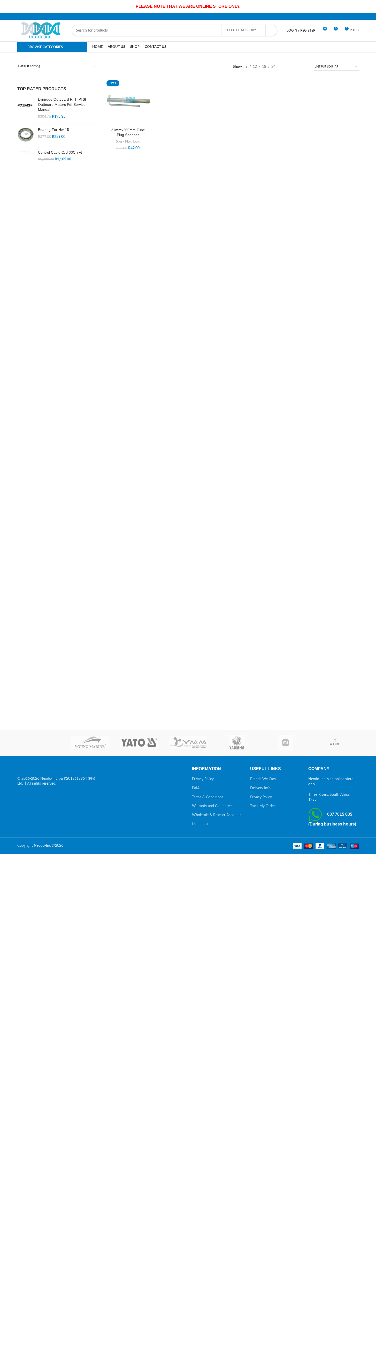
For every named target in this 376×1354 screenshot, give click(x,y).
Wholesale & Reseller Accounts (216, 815)
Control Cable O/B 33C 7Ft (60, 152)
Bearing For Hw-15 (53, 130)
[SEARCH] (272, 30)
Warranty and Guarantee (212, 806)
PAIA (195, 788)
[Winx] (334, 743)
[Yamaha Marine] (236, 743)
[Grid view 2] (287, 67)
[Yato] (139, 743)
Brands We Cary (263, 779)
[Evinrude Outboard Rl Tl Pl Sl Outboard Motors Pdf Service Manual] (25, 108)
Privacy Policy (203, 779)
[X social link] (337, 16)
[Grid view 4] (303, 67)
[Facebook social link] (331, 16)
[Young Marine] (90, 743)
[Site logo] (41, 30)
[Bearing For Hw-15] (25, 134)
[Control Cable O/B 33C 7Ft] (25, 156)
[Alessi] (41, 743)
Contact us (200, 824)
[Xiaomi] (285, 743)
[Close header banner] (369, 6)
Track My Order (262, 806)
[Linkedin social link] (355, 16)
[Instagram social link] (343, 16)
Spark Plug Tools (128, 141)
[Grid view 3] (295, 67)
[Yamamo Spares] (188, 743)
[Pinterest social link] (349, 16)
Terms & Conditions (207, 797)
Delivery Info (260, 788)
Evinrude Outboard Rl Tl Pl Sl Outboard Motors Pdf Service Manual (62, 104)
